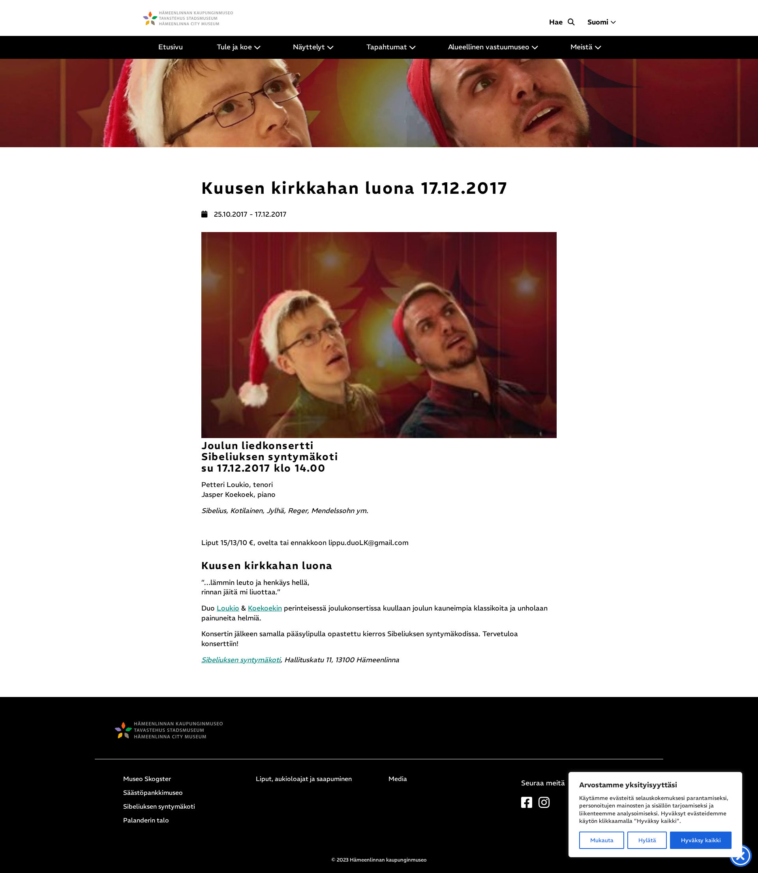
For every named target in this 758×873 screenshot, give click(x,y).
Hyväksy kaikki (701, 840)
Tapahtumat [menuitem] (386, 47)
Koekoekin (265, 608)
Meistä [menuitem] (581, 47)
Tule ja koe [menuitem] (234, 47)
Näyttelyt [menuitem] (309, 47)
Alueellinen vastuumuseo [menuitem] (488, 47)
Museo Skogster (147, 779)
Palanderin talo (146, 820)
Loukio (228, 608)
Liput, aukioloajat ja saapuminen (304, 779)
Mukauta (602, 840)
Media (397, 779)
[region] (655, 814)
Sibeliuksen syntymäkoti (240, 660)
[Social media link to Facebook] (526, 805)
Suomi (597, 22)
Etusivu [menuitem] (170, 47)
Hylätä (647, 840)
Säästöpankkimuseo (153, 792)
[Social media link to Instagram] (544, 805)
